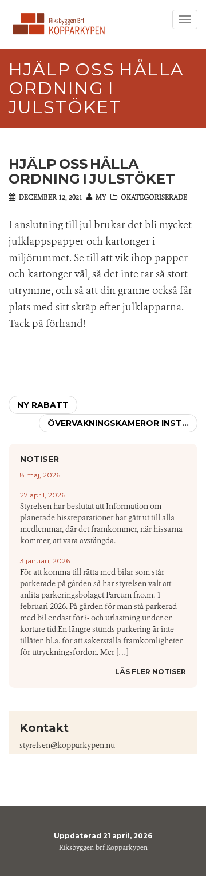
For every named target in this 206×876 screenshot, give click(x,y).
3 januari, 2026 (45, 560)
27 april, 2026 (42, 495)
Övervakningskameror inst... (118, 423)
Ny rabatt (43, 405)
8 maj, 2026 (40, 475)
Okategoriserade (154, 197)
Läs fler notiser (150, 671)
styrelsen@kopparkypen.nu (67, 745)
